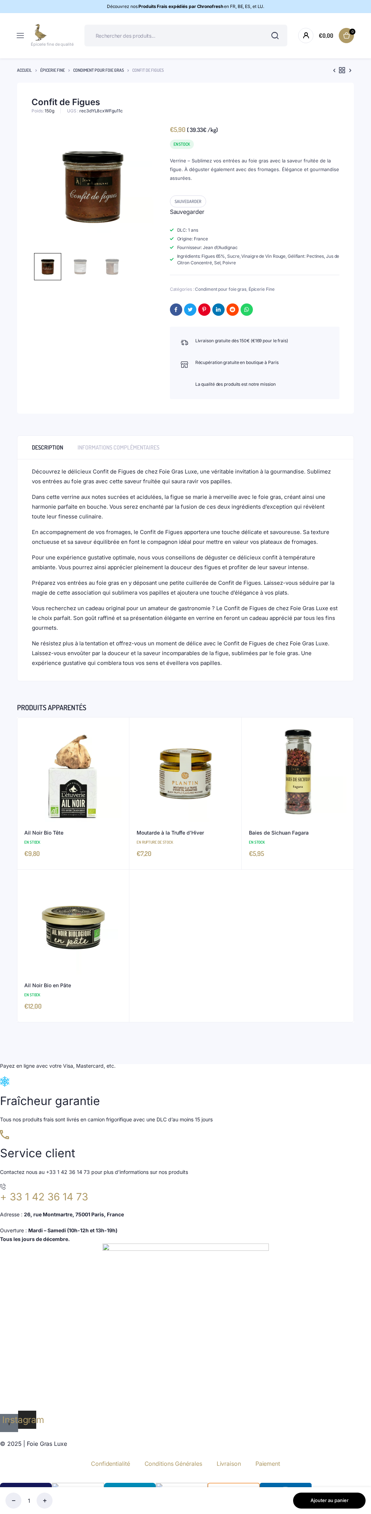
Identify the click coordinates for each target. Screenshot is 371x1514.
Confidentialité (110, 1463)
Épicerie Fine (52, 70)
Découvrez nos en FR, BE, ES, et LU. (185, 6)
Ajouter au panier (329, 1500)
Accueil (24, 70)
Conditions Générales (173, 1463)
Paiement (267, 1463)
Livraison (229, 1463)
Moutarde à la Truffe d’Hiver (170, 833)
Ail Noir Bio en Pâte (47, 985)
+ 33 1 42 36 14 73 (44, 1197)
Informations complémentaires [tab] (118, 447)
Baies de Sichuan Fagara (279, 833)
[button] (188, 201)
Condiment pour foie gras (98, 70)
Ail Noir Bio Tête (43, 833)
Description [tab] (47, 447)
